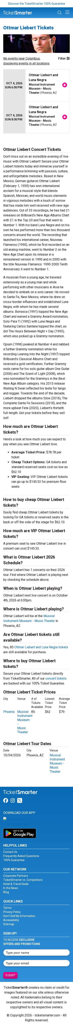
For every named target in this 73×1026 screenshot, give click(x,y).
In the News (10, 888)
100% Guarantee (14, 860)
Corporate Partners (15, 875)
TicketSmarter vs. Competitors (23, 879)
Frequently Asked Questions (21, 856)
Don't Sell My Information (19, 916)
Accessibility (11, 920)
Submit (10, 975)
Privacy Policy (12, 912)
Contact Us (10, 852)
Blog (6, 892)
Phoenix (9, 712)
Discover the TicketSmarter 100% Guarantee (36, 3)
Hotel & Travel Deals (16, 884)
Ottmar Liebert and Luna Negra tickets (41, 647)
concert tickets (56, 678)
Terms (7, 907)
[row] (36, 85)
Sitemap (8, 924)
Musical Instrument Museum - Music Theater (57, 763)
